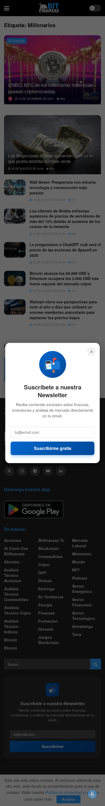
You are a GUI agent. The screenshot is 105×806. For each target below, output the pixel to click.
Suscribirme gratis (52, 448)
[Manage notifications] (92, 794)
